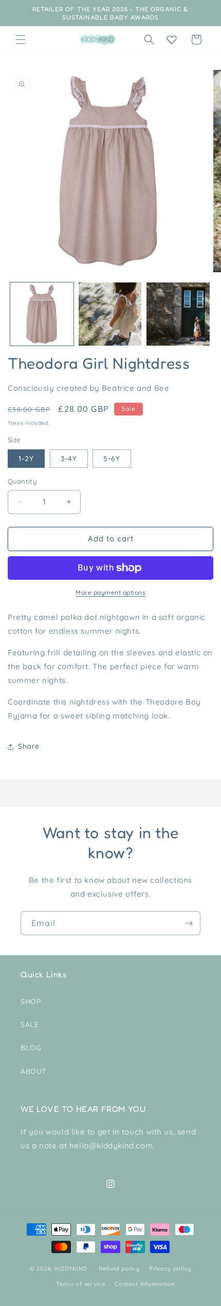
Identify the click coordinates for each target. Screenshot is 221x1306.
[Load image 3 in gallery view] (178, 314)
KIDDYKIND (70, 1268)
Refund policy (119, 1268)
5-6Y (111, 458)
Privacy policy (170, 1268)
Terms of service (80, 1284)
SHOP (31, 1001)
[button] (20, 39)
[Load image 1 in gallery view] (41, 314)
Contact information (144, 1284)
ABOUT (34, 1071)
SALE (30, 1024)
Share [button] (29, 746)
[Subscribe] (188, 923)
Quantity (22, 481)
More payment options (110, 592)
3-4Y (69, 458)
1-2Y (26, 458)
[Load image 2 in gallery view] (110, 314)
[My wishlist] (171, 39)
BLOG (31, 1047)
